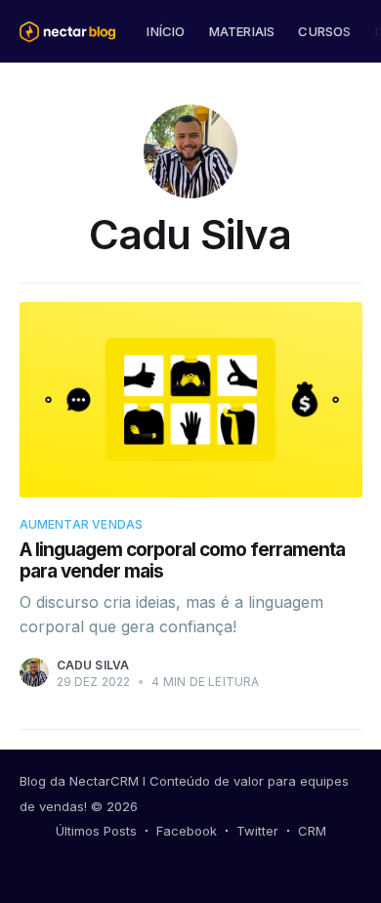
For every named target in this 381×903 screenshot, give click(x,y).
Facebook (186, 830)
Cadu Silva (93, 665)
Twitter (257, 830)
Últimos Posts (96, 830)
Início (166, 31)
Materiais (242, 31)
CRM (312, 830)
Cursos (324, 31)
